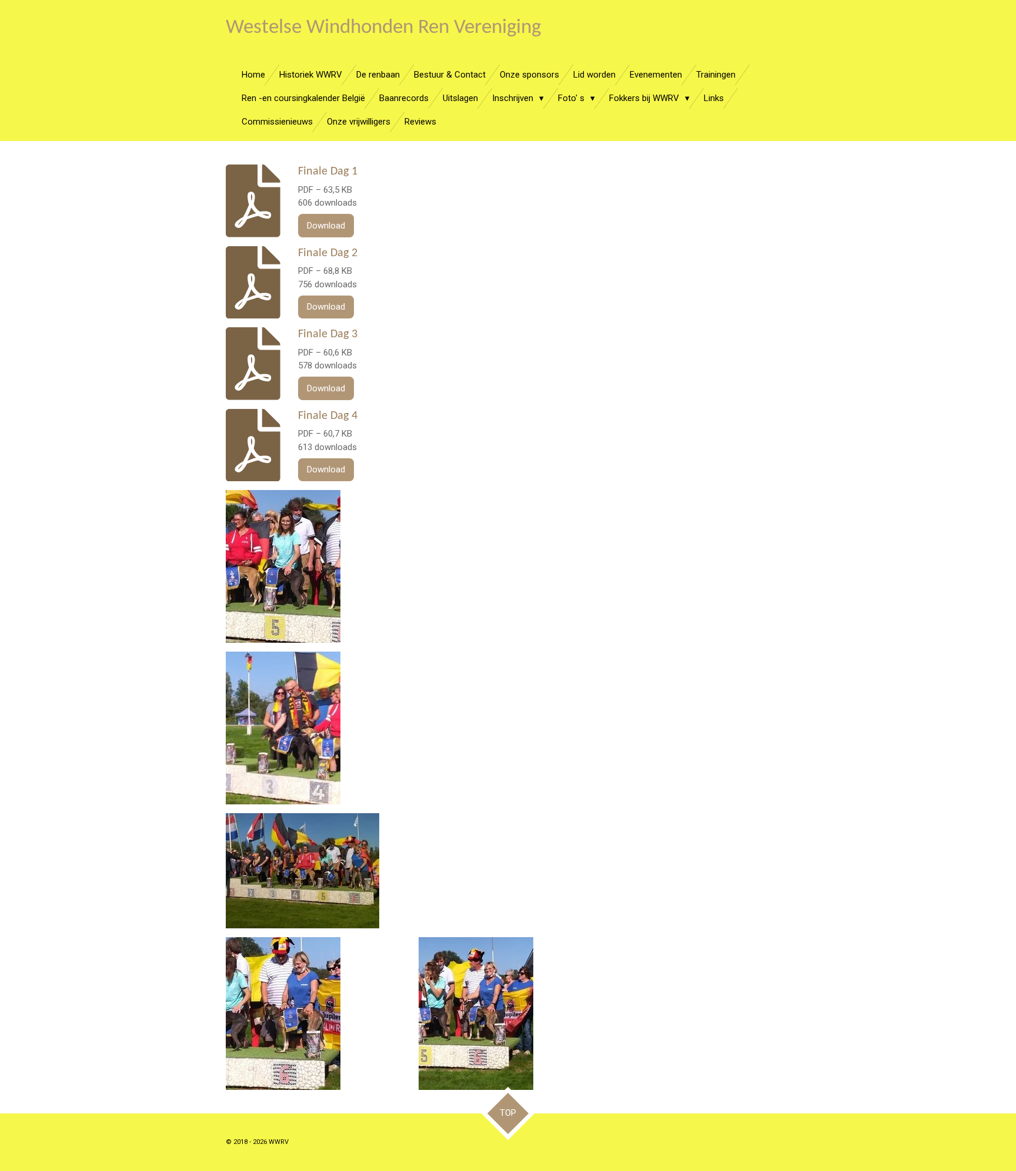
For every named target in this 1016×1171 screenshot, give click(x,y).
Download (326, 225)
